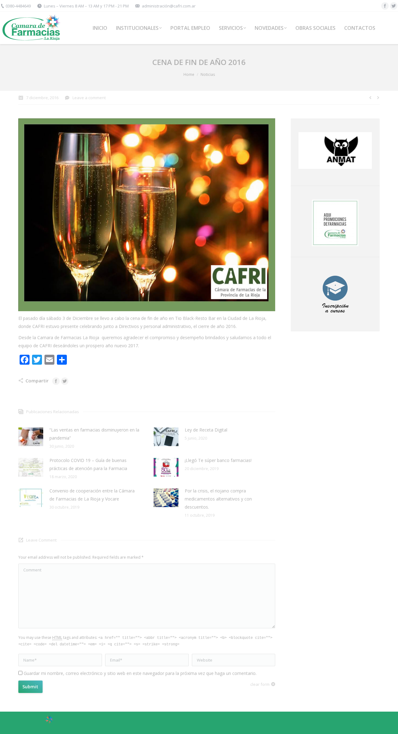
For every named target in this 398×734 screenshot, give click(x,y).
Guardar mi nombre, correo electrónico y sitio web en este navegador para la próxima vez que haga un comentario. (140, 673)
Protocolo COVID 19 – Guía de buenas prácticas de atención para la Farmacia (88, 464)
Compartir (37, 380)
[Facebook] (385, 6)
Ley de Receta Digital (206, 430)
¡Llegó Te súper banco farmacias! (218, 460)
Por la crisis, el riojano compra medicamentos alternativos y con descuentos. (218, 499)
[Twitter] (393, 6)
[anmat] (335, 150)
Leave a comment (89, 97)
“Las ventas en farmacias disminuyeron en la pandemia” (94, 434)
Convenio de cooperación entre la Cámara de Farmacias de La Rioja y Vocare (92, 495)
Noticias (208, 74)
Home (188, 74)
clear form (260, 684)
